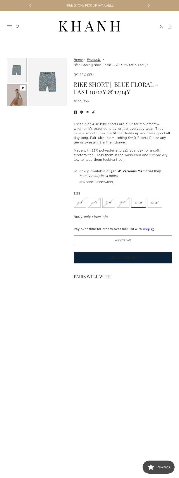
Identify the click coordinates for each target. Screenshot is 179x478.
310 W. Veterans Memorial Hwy (136, 171)
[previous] (30, 5)
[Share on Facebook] (75, 112)
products (94, 59)
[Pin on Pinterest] (81, 112)
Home (78, 59)
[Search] (17, 26)
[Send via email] (87, 112)
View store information (96, 182)
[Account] (161, 26)
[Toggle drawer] (9, 26)
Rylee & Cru (84, 75)
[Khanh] (89, 26)
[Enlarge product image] (47, 82)
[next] (149, 5)
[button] (93, 112)
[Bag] (169, 26)
